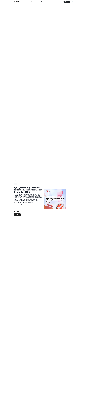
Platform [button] (32, 1)
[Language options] (71, 2)
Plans (42, 1)
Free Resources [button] (47, 1)
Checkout (17, 214)
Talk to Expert (67, 1)
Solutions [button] (38, 1)
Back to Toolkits (18, 180)
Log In (62, 1)
